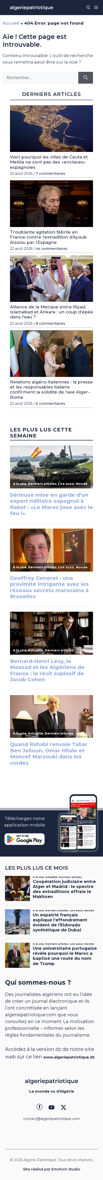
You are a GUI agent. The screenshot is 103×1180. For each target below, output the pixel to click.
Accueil (10, 23)
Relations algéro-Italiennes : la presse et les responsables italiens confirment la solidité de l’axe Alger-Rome (51, 389)
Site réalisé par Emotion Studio (51, 1169)
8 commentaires (50, 323)
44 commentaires (52, 248)
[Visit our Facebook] (40, 1107)
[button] (88, 7)
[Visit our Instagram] (52, 1107)
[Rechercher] (85, 78)
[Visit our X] (64, 1107)
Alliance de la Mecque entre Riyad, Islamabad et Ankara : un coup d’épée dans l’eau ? (51, 312)
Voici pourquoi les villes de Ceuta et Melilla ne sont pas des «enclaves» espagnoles (49, 162)
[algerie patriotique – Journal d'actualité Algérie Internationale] (31, 7)
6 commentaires (50, 403)
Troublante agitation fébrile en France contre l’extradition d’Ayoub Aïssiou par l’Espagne (48, 237)
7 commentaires (50, 173)
